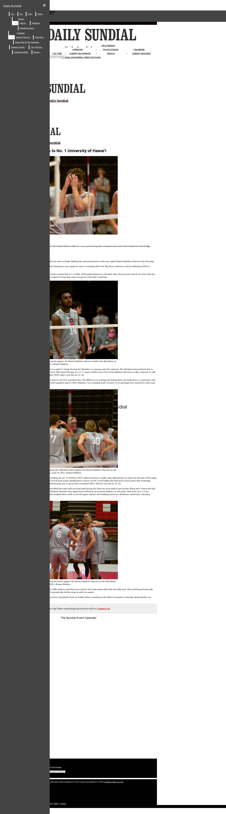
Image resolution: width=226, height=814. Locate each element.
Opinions (77, 49)
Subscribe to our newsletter (28, 42)
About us (38, 52)
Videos (111, 53)
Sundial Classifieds (19, 47)
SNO (56, 803)
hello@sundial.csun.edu (113, 782)
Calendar (139, 49)
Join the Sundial (38, 47)
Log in (63, 803)
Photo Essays (110, 49)
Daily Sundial (12, 6)
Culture (31, 14)
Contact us (103, 608)
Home (13, 14)
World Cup (25, 23)
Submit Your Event (24, 37)
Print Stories (40, 37)
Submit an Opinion (80, 53)
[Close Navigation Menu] (44, 5)
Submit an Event (141, 53)
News (22, 14)
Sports (21, 19)
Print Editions (92, 57)
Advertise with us (22, 52)
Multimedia (108, 45)
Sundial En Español (73, 57)
